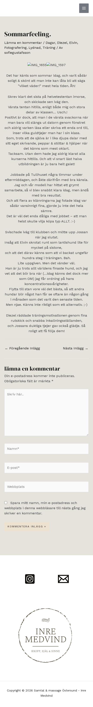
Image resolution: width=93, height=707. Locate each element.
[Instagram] (30, 579)
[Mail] (63, 579)
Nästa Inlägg (75, 348)
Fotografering (15, 48)
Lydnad (35, 48)
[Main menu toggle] (84, 8)
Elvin (73, 43)
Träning (49, 48)
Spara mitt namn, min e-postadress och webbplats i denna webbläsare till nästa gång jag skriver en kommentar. (45, 508)
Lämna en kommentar (23, 43)
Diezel (62, 43)
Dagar (50, 43)
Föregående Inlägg (22, 348)
